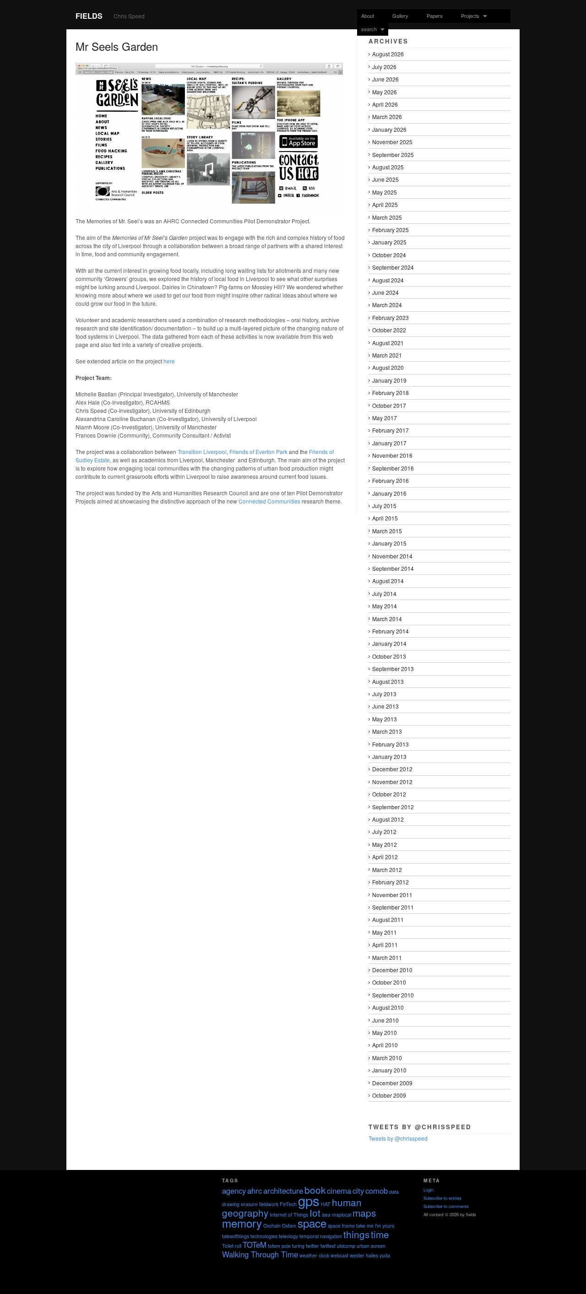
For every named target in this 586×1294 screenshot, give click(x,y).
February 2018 (390, 392)
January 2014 (389, 643)
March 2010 (387, 1057)
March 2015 (387, 531)
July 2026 (384, 66)
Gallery (400, 15)
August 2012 (388, 819)
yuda (385, 1255)
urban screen (371, 1245)
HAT (326, 1204)
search (367, 29)
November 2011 (392, 895)
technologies (263, 1236)
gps (309, 1200)
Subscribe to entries (442, 1198)
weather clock (314, 1255)
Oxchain (272, 1225)
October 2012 (389, 794)
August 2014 (388, 581)
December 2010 (392, 970)
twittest (328, 1245)
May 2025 (384, 192)
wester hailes (364, 1255)
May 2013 (384, 719)
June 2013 (385, 706)
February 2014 (390, 631)
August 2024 (388, 280)
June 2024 (385, 292)
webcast (339, 1255)
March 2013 (387, 731)
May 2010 (384, 1032)
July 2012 (384, 831)
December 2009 (392, 1083)
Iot (314, 1212)
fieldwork (268, 1204)
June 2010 (385, 1020)
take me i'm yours (375, 1225)
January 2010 (389, 1070)
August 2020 (388, 367)
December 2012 (392, 769)
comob (376, 1190)
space (312, 1223)
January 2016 (389, 493)
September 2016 (393, 468)
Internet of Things (289, 1214)
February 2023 (390, 317)
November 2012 (392, 781)
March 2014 (387, 619)
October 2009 (389, 1095)
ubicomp (346, 1245)
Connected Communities (269, 501)
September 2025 (393, 154)
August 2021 (388, 343)
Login (428, 1189)
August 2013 (388, 681)
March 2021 (387, 355)
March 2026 (387, 116)
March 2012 (387, 869)
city (358, 1190)
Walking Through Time (260, 1254)
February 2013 (390, 744)
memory (242, 1223)
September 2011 (393, 907)
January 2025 (389, 242)
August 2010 (388, 1007)
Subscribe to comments (446, 1206)
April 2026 (385, 104)
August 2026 (388, 54)
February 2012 (390, 882)
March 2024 (387, 305)
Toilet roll (231, 1245)
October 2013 (389, 656)
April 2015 (385, 518)
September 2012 (393, 807)
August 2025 (388, 167)
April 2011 (385, 944)
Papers (435, 15)
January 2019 (389, 380)
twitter (312, 1245)
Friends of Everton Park (258, 451)
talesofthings (235, 1236)
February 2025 (390, 229)
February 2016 (390, 480)
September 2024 (393, 267)
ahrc (254, 1190)
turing (298, 1245)
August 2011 (388, 919)
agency (234, 1190)
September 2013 (393, 668)
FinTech (288, 1204)
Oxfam (289, 1225)
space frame (341, 1225)
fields (89, 16)
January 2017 (389, 443)
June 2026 (385, 79)
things (356, 1234)
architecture (283, 1190)
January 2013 (389, 756)
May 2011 (384, 932)
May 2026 (384, 92)
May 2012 (384, 844)
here (169, 361)
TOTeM (254, 1244)
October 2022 (389, 330)
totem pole (279, 1245)
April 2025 (385, 204)
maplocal (341, 1214)
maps (364, 1212)
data (394, 1191)
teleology (288, 1236)
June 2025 (385, 179)
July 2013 (384, 694)
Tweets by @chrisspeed (398, 1138)
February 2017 (390, 430)
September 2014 (393, 568)
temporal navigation (320, 1236)
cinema (339, 1190)
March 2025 (387, 217)
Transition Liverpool (202, 451)
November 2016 (392, 455)
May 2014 (384, 606)
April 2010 (385, 1045)
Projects (468, 16)
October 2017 (389, 405)
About (367, 15)
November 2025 (392, 142)
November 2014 (392, 556)
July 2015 (384, 505)
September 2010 (393, 995)
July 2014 (384, 593)
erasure (249, 1204)
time (380, 1234)
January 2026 (389, 129)
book (315, 1190)
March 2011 (387, 957)
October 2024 (389, 255)
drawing (230, 1204)
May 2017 (384, 418)
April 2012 (385, 857)
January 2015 (389, 543)
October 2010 (389, 982)
